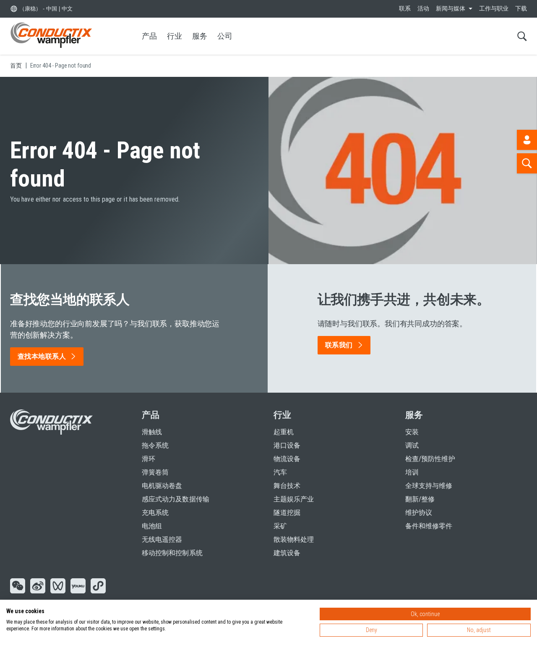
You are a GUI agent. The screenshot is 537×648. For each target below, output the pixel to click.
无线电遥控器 (162, 539)
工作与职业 (493, 8)
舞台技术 (287, 486)
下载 (521, 8)
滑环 (148, 459)
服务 (199, 35)
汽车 (280, 472)
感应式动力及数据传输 (175, 499)
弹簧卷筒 (155, 472)
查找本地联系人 (42, 356)
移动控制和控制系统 (172, 553)
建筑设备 (287, 553)
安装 (412, 432)
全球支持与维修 (429, 486)
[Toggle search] (522, 36)
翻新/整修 (420, 499)
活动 (423, 8)
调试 (412, 445)
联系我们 (339, 345)
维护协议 (418, 513)
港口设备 (287, 445)
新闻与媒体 (450, 8)
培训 (412, 472)
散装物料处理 (294, 539)
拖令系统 (155, 445)
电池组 (152, 526)
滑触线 (152, 432)
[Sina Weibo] (37, 586)
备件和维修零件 (429, 526)
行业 (174, 35)
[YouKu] (78, 586)
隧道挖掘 (287, 513)
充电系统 (155, 513)
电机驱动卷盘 (162, 486)
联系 (405, 8)
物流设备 (287, 459)
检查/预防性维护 (430, 459)
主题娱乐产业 (294, 499)
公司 (224, 35)
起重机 (284, 432)
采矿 (280, 526)
